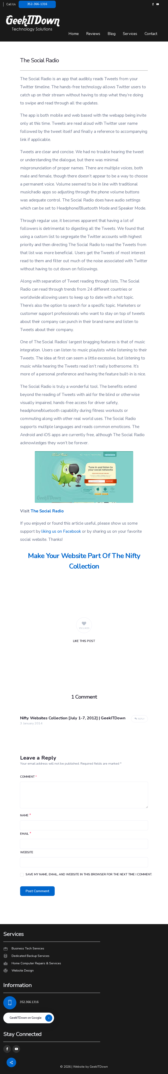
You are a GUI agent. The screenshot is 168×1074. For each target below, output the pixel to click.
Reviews (93, 33)
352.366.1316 (29, 1002)
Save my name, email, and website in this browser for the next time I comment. (89, 874)
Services (130, 33)
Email (24, 834)
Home (73, 33)
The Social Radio (47, 511)
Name (24, 815)
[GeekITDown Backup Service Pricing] (84, 956)
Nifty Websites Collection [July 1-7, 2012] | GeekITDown (72, 718)
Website (26, 852)
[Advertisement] (84, 593)
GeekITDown (99, 1067)
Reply (141, 718)
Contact (151, 33)
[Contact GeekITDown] (84, 949)
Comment (28, 777)
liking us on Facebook (61, 531)
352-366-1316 (37, 4)
